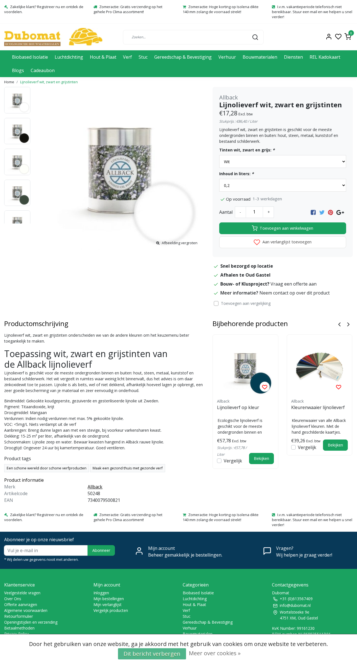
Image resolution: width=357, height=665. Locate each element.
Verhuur (227, 57)
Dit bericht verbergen (152, 653)
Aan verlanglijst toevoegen (286, 241)
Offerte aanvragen (20, 604)
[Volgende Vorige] (348, 324)
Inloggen (101, 592)
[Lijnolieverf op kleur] (245, 367)
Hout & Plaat (103, 57)
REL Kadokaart (325, 57)
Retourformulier (18, 616)
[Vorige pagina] (339, 324)
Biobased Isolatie (30, 57)
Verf (127, 57)
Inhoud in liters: (236, 173)
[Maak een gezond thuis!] (53, 37)
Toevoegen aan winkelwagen (286, 228)
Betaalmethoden (19, 628)
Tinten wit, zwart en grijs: (247, 150)
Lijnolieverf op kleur (238, 407)
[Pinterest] (330, 212)
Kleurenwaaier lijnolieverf (318, 407)
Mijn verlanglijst (107, 604)
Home (9, 81)
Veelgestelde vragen (22, 592)
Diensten (293, 57)
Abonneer (101, 550)
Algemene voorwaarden (25, 610)
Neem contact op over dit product (294, 293)
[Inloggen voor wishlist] (265, 387)
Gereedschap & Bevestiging (183, 57)
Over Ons (12, 598)
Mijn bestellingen (108, 598)
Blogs (18, 70)
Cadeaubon (43, 70)
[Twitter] (322, 212)
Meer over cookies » (215, 653)
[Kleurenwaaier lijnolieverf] (319, 367)
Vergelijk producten (110, 610)
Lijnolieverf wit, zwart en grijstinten (49, 81)
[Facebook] (313, 212)
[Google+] (340, 212)
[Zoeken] (255, 37)
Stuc (143, 57)
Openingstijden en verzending (30, 622)
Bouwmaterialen (260, 57)
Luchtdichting (69, 57)
